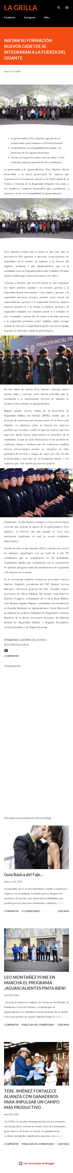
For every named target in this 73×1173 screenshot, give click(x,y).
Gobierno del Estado (33, 639)
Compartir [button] (11, 655)
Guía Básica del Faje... (23, 874)
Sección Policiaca (16, 644)
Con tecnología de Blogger (39, 1163)
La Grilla (20, 7)
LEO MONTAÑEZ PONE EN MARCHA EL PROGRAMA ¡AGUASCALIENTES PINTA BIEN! (35, 983)
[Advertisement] (36, 781)
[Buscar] (59, 6)
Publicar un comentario (38, 1024)
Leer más (63, 911)
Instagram (29, 17)
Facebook (9, 17)
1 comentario (31, 911)
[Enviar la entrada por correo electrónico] (6, 651)
